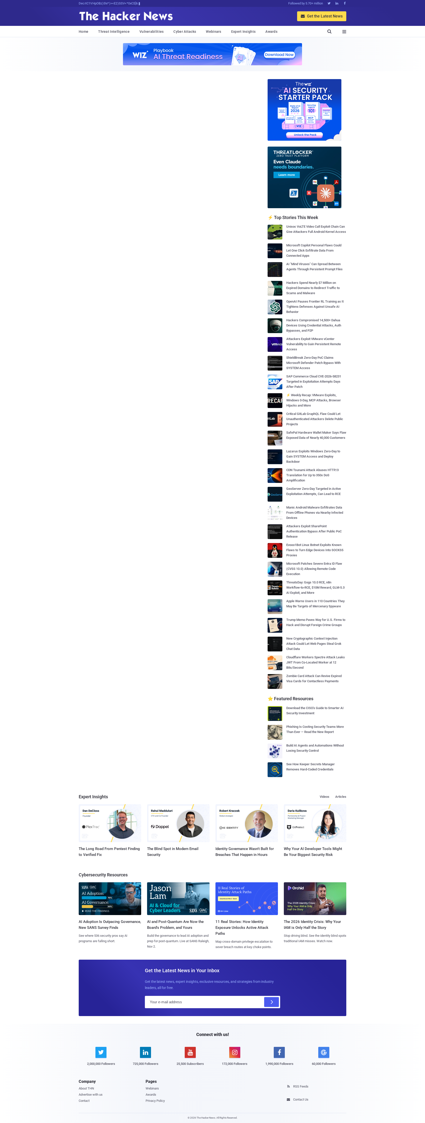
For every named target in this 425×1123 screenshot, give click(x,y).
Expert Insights (243, 32)
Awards (271, 32)
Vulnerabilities (151, 32)
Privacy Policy (155, 1101)
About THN (86, 1088)
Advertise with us (91, 1094)
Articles (340, 797)
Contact (84, 1101)
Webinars (213, 32)
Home (83, 32)
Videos (324, 797)
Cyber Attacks (184, 32)
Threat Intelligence (114, 32)
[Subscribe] (271, 1002)
